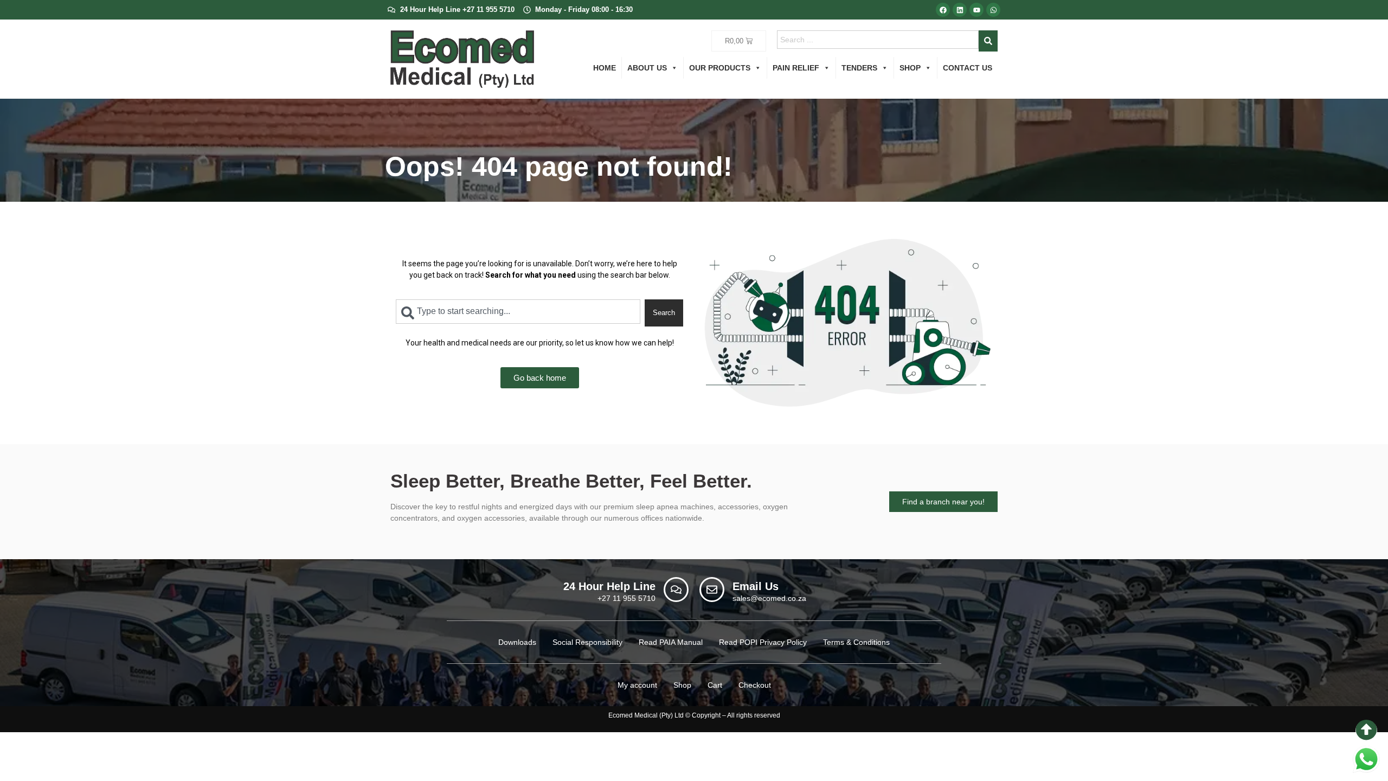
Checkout (754, 685)
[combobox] (878, 39)
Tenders (859, 67)
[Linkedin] (960, 10)
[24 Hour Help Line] (676, 589)
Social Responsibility (587, 642)
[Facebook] (943, 10)
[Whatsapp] (993, 10)
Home (604, 67)
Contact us (967, 67)
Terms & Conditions (856, 642)
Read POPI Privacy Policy (763, 642)
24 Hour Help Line (609, 586)
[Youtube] (976, 10)
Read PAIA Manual (671, 642)
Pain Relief (796, 67)
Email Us (755, 586)
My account (637, 685)
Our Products (719, 67)
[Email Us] (711, 589)
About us (647, 67)
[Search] (988, 41)
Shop (910, 67)
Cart (715, 685)
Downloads (517, 642)
